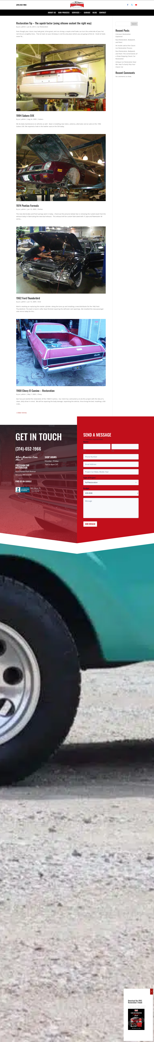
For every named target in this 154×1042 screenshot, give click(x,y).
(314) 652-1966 (21, 5)
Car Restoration (42, 27)
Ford (39, 302)
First (84, 451)
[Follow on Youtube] (136, 4)
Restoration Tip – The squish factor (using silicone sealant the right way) (53, 23)
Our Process (64, 12)
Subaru (40, 119)
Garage (87, 12)
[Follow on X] (132, 4)
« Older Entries (21, 413)
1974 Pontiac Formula (27, 205)
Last (112, 451)
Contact (102, 12)
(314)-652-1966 (28, 448)
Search (134, 24)
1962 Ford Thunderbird (28, 298)
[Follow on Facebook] (127, 4)
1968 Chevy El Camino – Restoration (35, 391)
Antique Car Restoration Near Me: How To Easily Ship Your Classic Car (126, 64)
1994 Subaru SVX (25, 115)
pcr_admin (22, 27)
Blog (95, 12)
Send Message (90, 524)
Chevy (40, 394)
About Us (52, 12)
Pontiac (40, 209)
